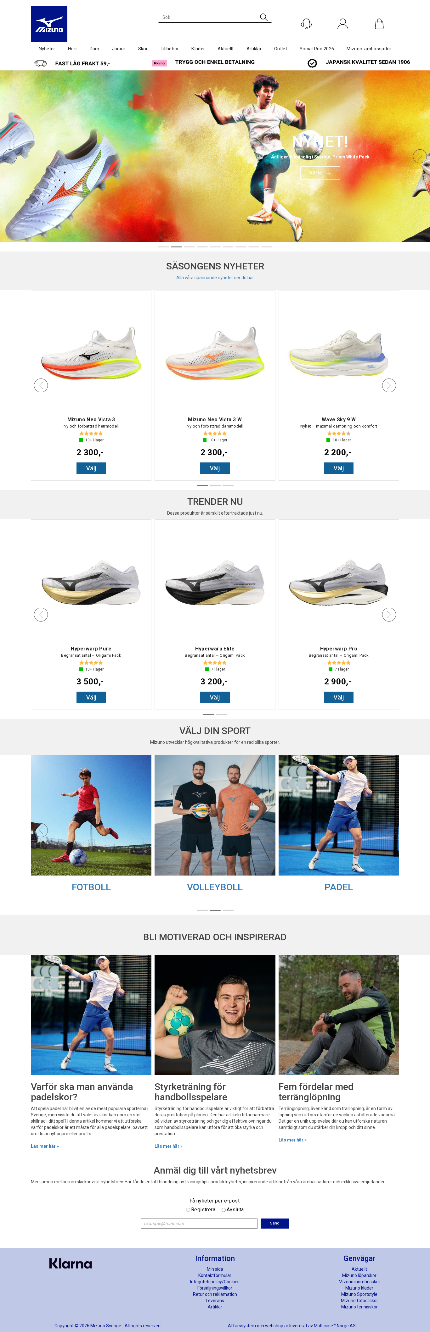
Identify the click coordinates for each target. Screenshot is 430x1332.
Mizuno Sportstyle (359, 1294)
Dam (94, 49)
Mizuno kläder (359, 1288)
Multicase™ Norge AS (335, 1325)
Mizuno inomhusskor (359, 1281)
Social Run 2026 (317, 49)
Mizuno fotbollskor (359, 1300)
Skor (143, 49)
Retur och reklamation (215, 1294)
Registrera (203, 1210)
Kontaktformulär (214, 1275)
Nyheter (47, 49)
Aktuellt (226, 49)
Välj (91, 468)
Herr (72, 49)
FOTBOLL (91, 887)
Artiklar (254, 49)
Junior (119, 49)
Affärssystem (242, 1325)
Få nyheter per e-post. (215, 1201)
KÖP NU (316, 172)
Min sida (215, 1269)
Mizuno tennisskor (359, 1306)
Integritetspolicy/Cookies (215, 1281)
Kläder (198, 49)
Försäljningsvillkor (214, 1288)
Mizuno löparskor (359, 1275)
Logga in (343, 37)
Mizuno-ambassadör (369, 49)
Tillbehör (170, 49)
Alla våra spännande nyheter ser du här (215, 277)
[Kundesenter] (306, 24)
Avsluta (235, 1210)
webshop (274, 1325)
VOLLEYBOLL (215, 887)
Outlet (280, 49)
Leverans (215, 1300)
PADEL (339, 887)
